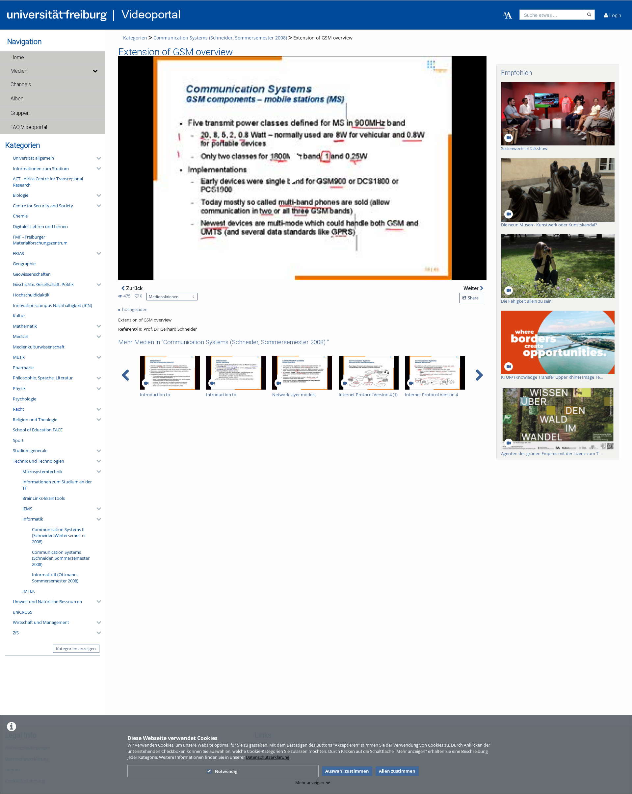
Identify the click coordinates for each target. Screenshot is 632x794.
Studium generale (30, 450)
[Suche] (589, 15)
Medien (19, 71)
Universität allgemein (33, 158)
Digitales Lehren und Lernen (40, 226)
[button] (52, 57)
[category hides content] (96, 158)
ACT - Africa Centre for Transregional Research (48, 182)
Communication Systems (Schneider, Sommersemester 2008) (61, 558)
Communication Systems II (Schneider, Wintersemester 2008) (59, 535)
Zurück (134, 288)
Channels (21, 85)
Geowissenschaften (32, 274)
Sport (18, 440)
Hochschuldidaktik (31, 295)
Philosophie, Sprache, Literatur (43, 378)
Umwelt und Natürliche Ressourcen (47, 601)
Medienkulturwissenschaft (39, 347)
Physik (19, 388)
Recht (18, 409)
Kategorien (135, 38)
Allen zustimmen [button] (397, 771)
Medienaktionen (163, 296)
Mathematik (25, 326)
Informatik (32, 519)
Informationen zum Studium (41, 168)
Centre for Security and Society (43, 206)
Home (17, 58)
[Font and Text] (507, 15)
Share (472, 298)
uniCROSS (22, 612)
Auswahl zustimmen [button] (347, 771)
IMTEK (28, 591)
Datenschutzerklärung (267, 757)
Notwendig (226, 771)
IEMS (27, 509)
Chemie (20, 216)
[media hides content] (94, 71)
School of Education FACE (38, 430)
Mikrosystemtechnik (42, 471)
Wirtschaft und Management (41, 622)
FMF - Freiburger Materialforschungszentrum (40, 240)
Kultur (19, 316)
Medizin (20, 336)
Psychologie (24, 399)
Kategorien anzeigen (76, 649)
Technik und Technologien (38, 461)
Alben (17, 99)
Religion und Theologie (35, 420)
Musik (19, 357)
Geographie (24, 264)
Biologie (20, 195)
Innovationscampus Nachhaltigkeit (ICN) (52, 305)
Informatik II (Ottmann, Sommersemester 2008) (55, 578)
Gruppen (20, 113)
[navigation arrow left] (125, 375)
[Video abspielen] (302, 167)
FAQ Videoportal (29, 127)
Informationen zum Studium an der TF (57, 485)
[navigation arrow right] (479, 375)
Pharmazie (23, 368)
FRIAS (18, 253)
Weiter (471, 288)
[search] (551, 15)
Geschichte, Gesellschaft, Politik (43, 284)
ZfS (16, 633)
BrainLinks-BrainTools (43, 498)
